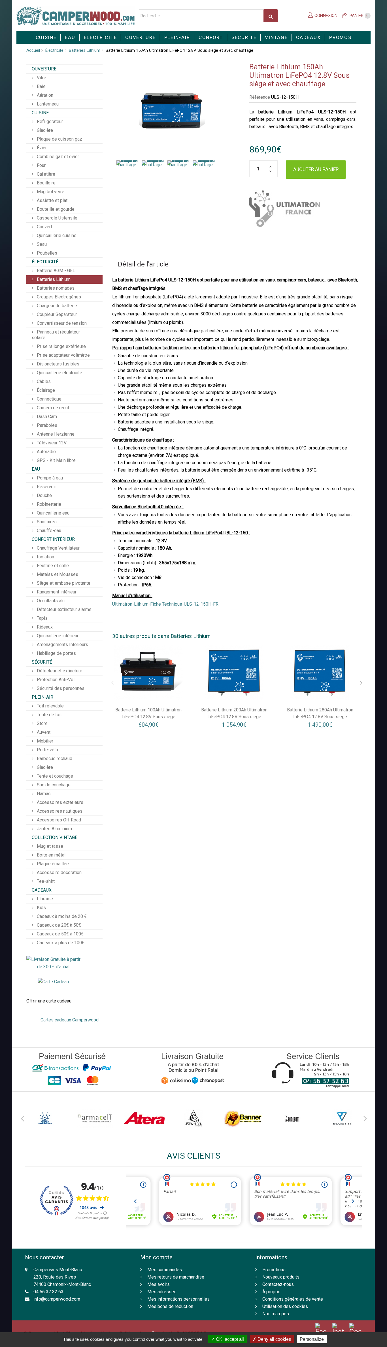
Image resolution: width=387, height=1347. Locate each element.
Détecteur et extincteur (59, 671)
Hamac (43, 793)
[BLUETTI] (341, 1118)
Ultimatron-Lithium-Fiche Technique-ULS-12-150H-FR (165, 604)
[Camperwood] (75, 15)
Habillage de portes (56, 653)
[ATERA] (144, 1118)
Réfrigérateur (49, 121)
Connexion (325, 15)
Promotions (274, 1269)
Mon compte (156, 1257)
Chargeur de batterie (56, 305)
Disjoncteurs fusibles (57, 364)
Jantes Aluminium (54, 828)
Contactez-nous (278, 1284)
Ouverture (140, 37)
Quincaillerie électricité (59, 372)
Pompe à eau (49, 478)
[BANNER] (242, 1118)
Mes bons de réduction (170, 1306)
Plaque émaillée (52, 863)
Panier (359, 15)
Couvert (44, 226)
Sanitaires (46, 521)
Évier (41, 147)
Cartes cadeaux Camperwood (70, 1020)
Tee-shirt (45, 881)
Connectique (48, 399)
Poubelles (46, 253)
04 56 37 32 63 (48, 1291)
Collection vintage (54, 837)
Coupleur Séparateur (56, 314)
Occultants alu (50, 600)
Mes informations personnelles (178, 1299)
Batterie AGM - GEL (55, 270)
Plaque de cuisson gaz (59, 139)
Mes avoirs (158, 1284)
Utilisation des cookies (285, 1306)
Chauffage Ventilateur (58, 548)
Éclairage (45, 390)
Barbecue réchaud (54, 758)
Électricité (54, 50)
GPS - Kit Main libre (56, 460)
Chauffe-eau (48, 530)
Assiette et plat (51, 200)
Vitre (41, 77)
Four (41, 165)
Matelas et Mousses (57, 574)
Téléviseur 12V (51, 443)
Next (365, 1117)
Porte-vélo (47, 749)
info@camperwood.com (56, 1299)
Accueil (33, 50)
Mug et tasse (49, 846)
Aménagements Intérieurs (62, 644)
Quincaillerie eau (52, 513)
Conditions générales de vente (292, 1299)
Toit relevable (50, 706)
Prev (22, 1117)
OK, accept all (229, 1339)
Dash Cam (46, 416)
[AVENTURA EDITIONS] (193, 1118)
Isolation (45, 557)
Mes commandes (164, 1269)
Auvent (43, 732)
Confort (211, 37)
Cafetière (45, 174)
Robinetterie (48, 504)
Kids (41, 907)
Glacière (44, 130)
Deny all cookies (273, 1339)
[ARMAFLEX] (94, 1118)
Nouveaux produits (280, 1277)
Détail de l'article (143, 264)
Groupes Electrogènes (58, 297)
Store (42, 723)
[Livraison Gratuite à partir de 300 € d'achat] (53, 962)
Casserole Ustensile (56, 218)
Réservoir (46, 486)
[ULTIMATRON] (284, 208)
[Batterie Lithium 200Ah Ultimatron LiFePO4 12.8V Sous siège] (234, 672)
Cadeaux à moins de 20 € (61, 916)
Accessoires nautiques (59, 811)
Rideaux (44, 627)
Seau (41, 244)
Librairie (44, 898)
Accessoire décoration (59, 872)
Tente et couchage (54, 776)
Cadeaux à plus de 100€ (60, 942)
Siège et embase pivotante (63, 583)
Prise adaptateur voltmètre (63, 355)
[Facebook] (321, 1329)
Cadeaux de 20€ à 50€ (58, 925)
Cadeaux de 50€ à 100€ (60, 934)
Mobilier (44, 741)
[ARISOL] (45, 1118)
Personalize (312, 1339)
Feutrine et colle (52, 565)
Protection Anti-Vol (55, 679)
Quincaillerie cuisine (56, 235)
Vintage (276, 37)
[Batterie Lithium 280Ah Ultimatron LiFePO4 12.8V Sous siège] (320, 672)
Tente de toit (49, 714)
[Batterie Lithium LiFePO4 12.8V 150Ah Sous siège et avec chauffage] (127, 175)
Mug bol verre (50, 191)
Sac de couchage (53, 784)
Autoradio (46, 451)
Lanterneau (47, 104)
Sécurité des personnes (60, 688)
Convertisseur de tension (61, 323)
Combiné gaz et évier (57, 156)
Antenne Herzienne (55, 434)
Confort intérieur (53, 539)
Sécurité (244, 37)
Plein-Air (177, 37)
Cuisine (46, 37)
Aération (44, 95)
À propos (271, 1291)
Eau (70, 37)
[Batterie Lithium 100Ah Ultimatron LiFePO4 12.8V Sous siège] (148, 672)
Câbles (43, 381)
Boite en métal (50, 855)
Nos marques (275, 1313)
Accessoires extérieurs (59, 802)
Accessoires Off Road (58, 820)
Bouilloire (46, 183)
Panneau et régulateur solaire (56, 334)
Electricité (100, 37)
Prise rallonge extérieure (61, 346)
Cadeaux (308, 37)
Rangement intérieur (56, 592)
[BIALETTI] (292, 1118)
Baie (41, 86)
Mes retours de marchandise (175, 1277)
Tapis (42, 618)
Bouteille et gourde (55, 209)
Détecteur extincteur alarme (64, 609)
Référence (259, 97)
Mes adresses (162, 1291)
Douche (44, 495)
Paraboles (46, 425)
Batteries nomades (55, 288)
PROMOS (340, 37)
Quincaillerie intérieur (57, 635)
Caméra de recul (52, 407)
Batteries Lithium (84, 50)
